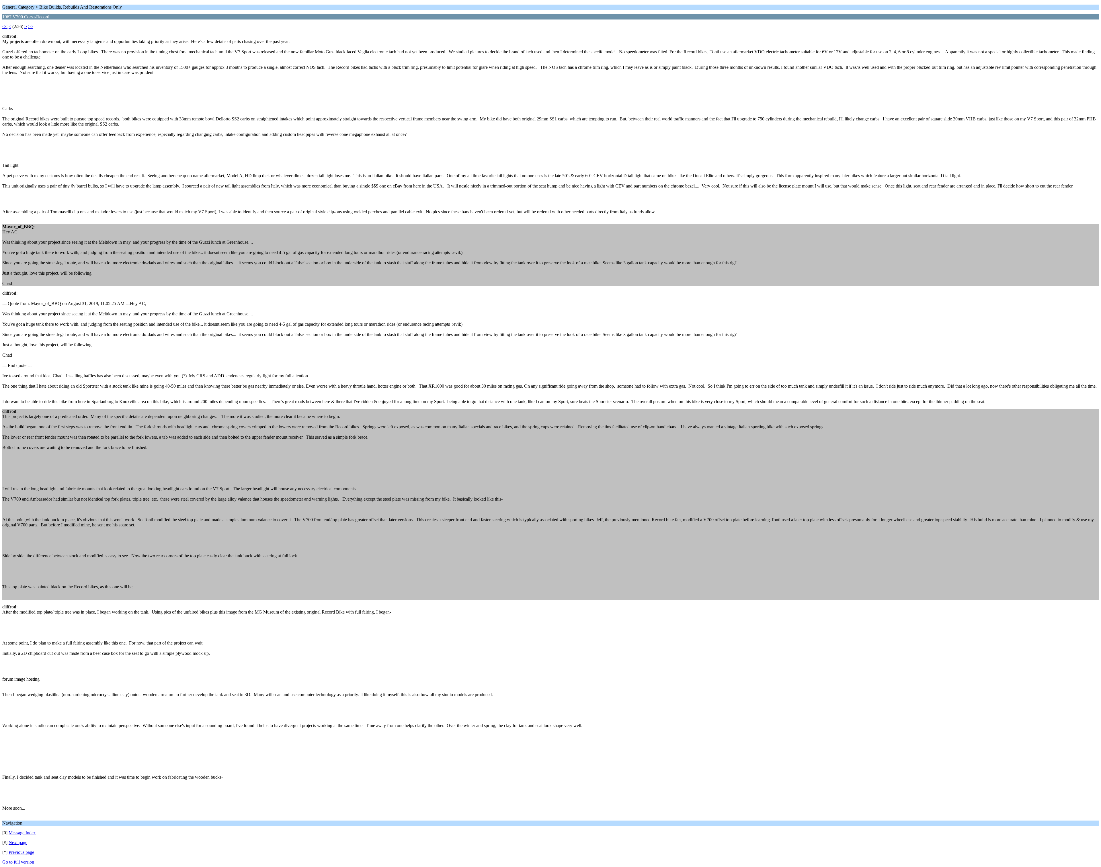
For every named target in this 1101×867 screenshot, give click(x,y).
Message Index (22, 832)
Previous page (21, 852)
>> (30, 26)
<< (4, 26)
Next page (18, 842)
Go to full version (18, 862)
